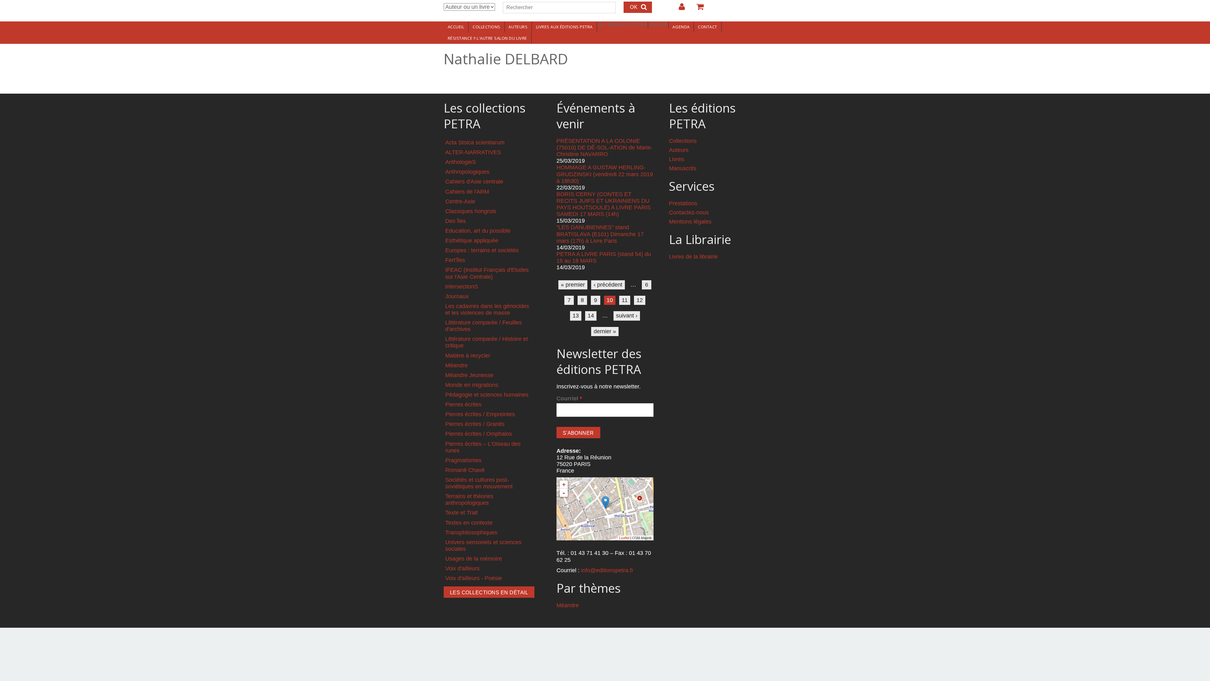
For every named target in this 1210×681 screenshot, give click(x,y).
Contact (707, 27)
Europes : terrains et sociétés (482, 250)
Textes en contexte (469, 523)
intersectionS (461, 286)
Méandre (456, 365)
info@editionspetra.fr (607, 570)
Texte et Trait (461, 512)
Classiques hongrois (470, 211)
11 (625, 300)
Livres (676, 159)
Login (678, 9)
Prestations (683, 203)
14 (591, 315)
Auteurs (518, 27)
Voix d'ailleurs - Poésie (473, 578)
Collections (486, 27)
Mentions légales (690, 221)
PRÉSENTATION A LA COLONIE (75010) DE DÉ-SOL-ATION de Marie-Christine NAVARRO (604, 147)
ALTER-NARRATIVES (473, 152)
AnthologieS (460, 162)
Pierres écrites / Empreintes (480, 414)
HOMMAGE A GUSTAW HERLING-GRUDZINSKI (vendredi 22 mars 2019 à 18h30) (604, 174)
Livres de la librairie (693, 256)
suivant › (626, 315)
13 (576, 315)
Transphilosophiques (471, 532)
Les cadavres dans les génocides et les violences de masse (487, 309)
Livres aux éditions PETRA (564, 27)
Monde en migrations (471, 385)
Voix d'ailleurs (462, 568)
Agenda (680, 27)
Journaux (457, 296)
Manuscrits (682, 168)
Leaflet (624, 538)
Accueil (456, 27)
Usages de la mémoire (473, 559)
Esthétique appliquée (471, 240)
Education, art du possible (477, 231)
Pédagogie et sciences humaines (486, 395)
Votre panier (697, 9)
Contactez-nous (689, 212)
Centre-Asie (460, 201)
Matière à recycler (467, 355)
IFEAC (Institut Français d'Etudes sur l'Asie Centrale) (487, 273)
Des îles (455, 221)
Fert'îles (455, 260)
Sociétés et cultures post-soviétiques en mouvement (479, 483)
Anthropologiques (467, 172)
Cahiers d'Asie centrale (474, 181)
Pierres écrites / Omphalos (478, 434)
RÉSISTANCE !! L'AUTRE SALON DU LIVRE (487, 38)
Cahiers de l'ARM (467, 192)
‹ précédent (608, 285)
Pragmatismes (463, 460)
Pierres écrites (463, 404)
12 (640, 300)
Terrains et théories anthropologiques (469, 499)
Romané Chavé (465, 470)
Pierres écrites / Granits (474, 424)
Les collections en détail (489, 592)
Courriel (569, 398)
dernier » (605, 331)
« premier (573, 285)
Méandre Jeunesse (469, 375)
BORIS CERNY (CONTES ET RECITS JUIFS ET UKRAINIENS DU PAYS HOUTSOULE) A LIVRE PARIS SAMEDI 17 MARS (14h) (603, 204)
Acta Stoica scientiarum (474, 142)
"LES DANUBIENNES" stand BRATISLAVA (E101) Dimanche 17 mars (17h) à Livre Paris (600, 234)
